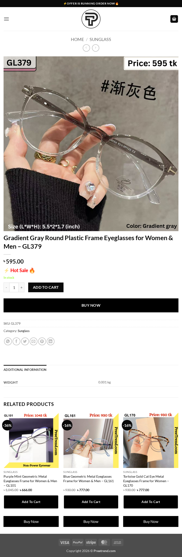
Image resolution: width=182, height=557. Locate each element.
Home (77, 39)
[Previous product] (95, 48)
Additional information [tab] (25, 370)
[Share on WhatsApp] (8, 341)
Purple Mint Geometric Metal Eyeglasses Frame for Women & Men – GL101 (30, 480)
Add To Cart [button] (31, 502)
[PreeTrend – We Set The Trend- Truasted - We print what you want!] (91, 18)
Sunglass (100, 39)
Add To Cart (46, 287)
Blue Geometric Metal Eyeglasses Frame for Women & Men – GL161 (88, 478)
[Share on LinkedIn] (51, 341)
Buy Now (91, 305)
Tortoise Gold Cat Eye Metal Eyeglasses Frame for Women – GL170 (146, 480)
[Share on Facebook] (16, 341)
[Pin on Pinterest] (42, 341)
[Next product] (86, 48)
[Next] (178, 472)
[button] (6, 19)
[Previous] (3, 472)
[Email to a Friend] (33, 341)
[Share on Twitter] (25, 341)
